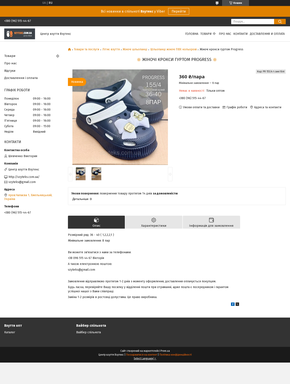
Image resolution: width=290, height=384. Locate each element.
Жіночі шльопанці (135, 49)
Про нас (225, 34)
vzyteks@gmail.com (22, 182)
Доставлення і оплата (21, 78)
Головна (191, 34)
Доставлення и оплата (267, 34)
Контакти (240, 34)
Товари (206, 34)
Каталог (9, 332)
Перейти (179, 11)
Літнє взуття (111, 49)
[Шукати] (280, 21)
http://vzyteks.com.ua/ (23, 177)
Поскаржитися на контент (141, 354)
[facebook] (233, 305)
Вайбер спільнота (88, 332)
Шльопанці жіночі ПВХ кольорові (173, 49)
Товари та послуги (86, 49)
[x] (237, 305)
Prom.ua (165, 350)
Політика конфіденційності (175, 354)
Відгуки (9, 71)
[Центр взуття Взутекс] (19, 33)
